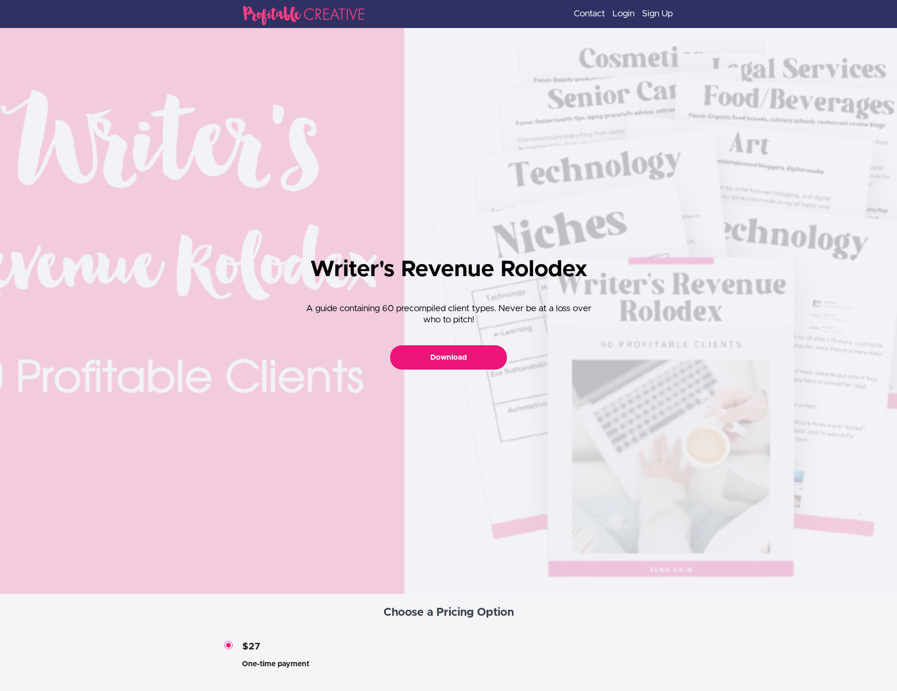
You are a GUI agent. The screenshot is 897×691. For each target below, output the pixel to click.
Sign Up (657, 13)
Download (448, 357)
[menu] (619, 14)
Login (623, 13)
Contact (589, 13)
